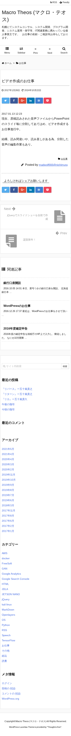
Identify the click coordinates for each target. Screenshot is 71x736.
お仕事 (64, 159)
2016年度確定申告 (15, 328)
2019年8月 (8, 490)
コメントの (11, 693)
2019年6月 (8, 500)
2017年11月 (8, 510)
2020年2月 (8, 469)
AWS (4, 553)
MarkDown (8, 609)
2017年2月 (8, 525)
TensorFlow (8, 640)
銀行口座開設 (12, 282)
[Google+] (22, 100)
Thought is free (54, 727)
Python (6, 625)
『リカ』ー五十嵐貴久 (14, 399)
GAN (4, 568)
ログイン (7, 683)
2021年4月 (8, 454)
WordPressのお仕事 (17, 305)
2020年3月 (8, 464)
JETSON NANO (11, 594)
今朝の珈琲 (8, 409)
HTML (5, 583)
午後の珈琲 (8, 404)
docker (6, 558)
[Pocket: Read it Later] (47, 100)
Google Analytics (11, 573)
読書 (4, 660)
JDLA (5, 589)
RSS (4, 630)
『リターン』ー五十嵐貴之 (17, 394)
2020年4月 (8, 459)
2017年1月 (8, 531)
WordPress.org (10, 698)
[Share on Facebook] (14, 100)
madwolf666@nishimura (53, 164)
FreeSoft (7, 563)
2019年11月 (8, 474)
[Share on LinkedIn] (31, 100)
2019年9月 (8, 484)
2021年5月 (8, 448)
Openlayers (8, 614)
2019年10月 (9, 479)
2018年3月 (8, 505)
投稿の (8, 688)
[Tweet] (5, 100)
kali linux (7, 604)
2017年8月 (8, 515)
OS (3, 619)
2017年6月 (8, 520)
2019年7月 (8, 495)
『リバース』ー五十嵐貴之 (17, 388)
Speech (6, 635)
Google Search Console (15, 578)
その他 (5, 650)
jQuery (5, 599)
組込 (4, 655)
